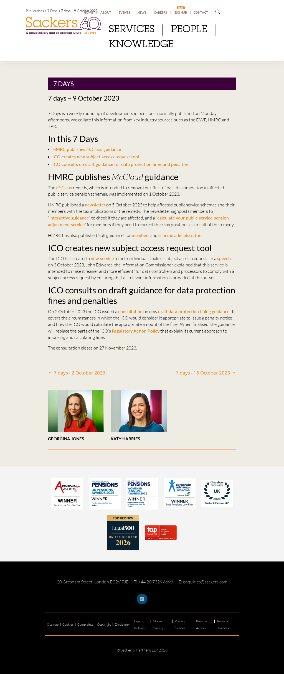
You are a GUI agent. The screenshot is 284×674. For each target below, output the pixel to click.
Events (124, 12)
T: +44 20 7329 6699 (153, 582)
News (142, 12)
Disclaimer (122, 624)
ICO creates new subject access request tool (95, 156)
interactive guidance (69, 217)
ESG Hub (180, 12)
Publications (35, 11)
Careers (160, 12)
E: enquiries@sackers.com (203, 582)
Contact (201, 12)
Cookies (67, 624)
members (140, 235)
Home (88, 12)
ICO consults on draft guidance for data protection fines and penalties (120, 164)
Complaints (85, 624)
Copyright (104, 624)
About (105, 12)
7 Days (52, 11)
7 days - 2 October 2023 (79, 373)
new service (102, 258)
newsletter (95, 204)
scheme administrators (180, 235)
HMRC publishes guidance (86, 149)
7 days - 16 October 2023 (203, 373)
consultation (130, 311)
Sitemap (53, 624)
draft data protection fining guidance (193, 311)
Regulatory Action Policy (135, 330)
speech (224, 258)
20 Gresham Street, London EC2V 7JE (92, 582)
